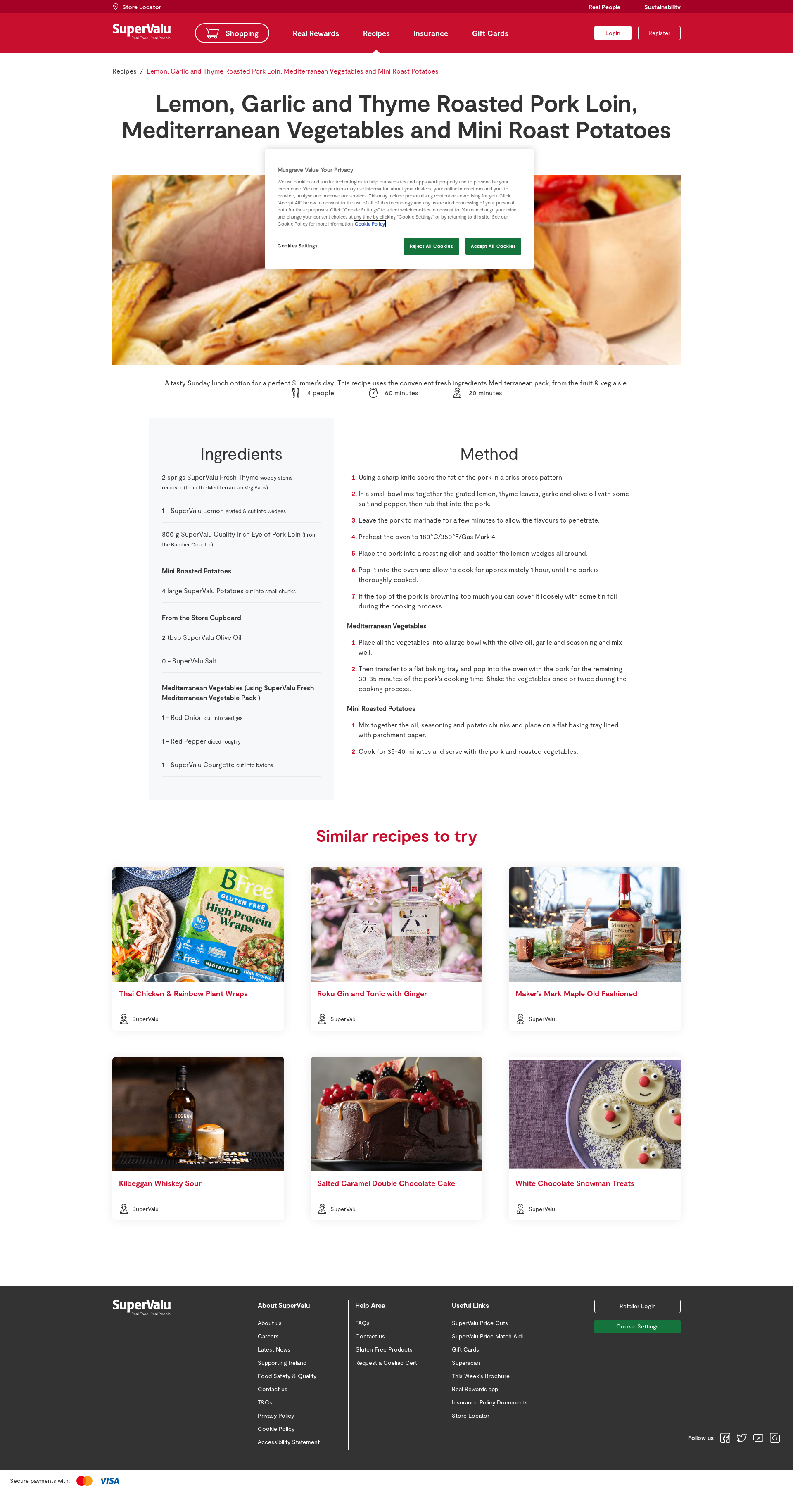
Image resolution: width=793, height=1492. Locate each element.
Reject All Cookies (431, 246)
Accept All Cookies (493, 246)
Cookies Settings (297, 245)
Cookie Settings (637, 1326)
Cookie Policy (370, 223)
